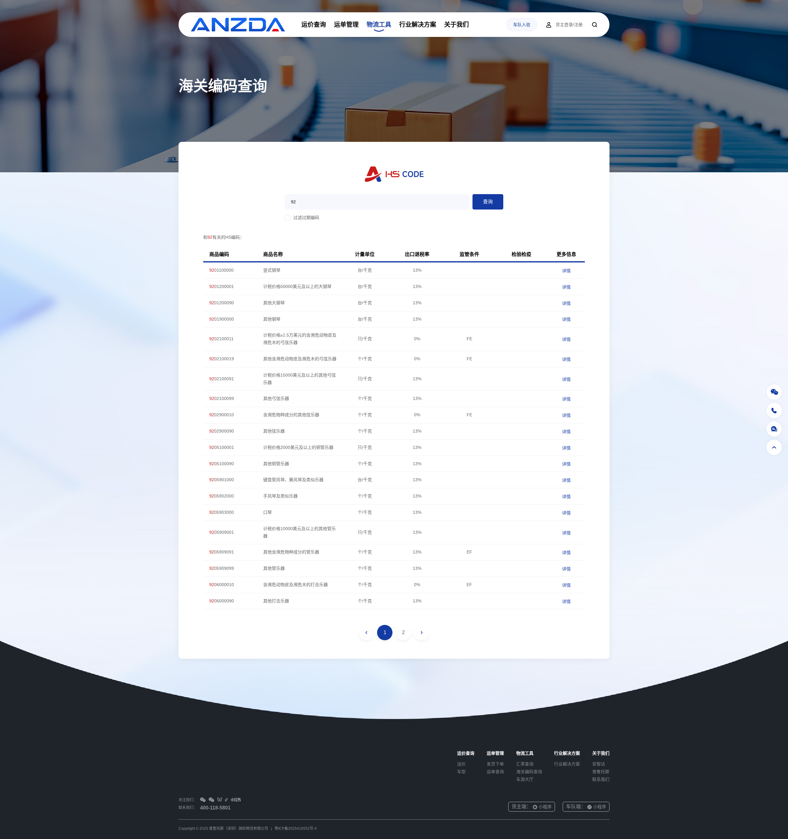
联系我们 (600, 779)
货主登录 (564, 24)
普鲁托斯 (600, 771)
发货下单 (495, 763)
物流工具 (379, 24)
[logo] (238, 24)
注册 (578, 24)
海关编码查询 (529, 771)
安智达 (598, 763)
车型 (461, 771)
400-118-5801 (215, 807)
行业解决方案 (417, 24)
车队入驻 (521, 24)
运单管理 (346, 24)
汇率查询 (524, 763)
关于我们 (456, 24)
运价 (461, 763)
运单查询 (495, 771)
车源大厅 (524, 779)
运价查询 (313, 24)
